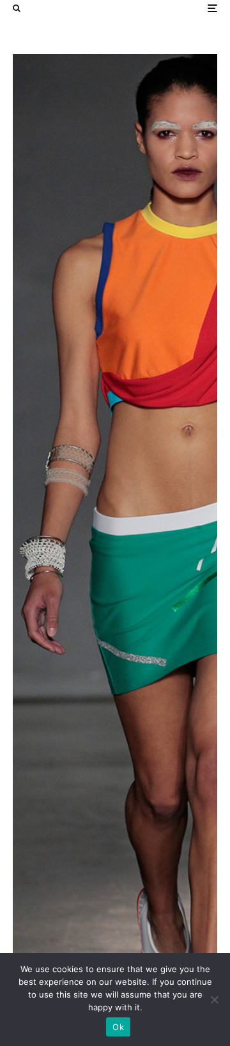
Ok (118, 1027)
